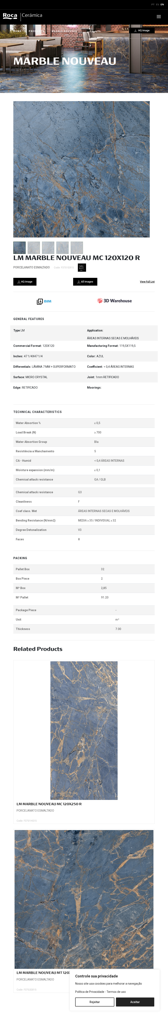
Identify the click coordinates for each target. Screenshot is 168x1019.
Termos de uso (116, 991)
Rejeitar (95, 1002)
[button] (140, 169)
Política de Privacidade (89, 991)
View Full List (147, 281)
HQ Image (144, 30)
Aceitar (135, 1002)
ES (157, 4)
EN (162, 4)
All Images (86, 281)
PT (152, 4)
